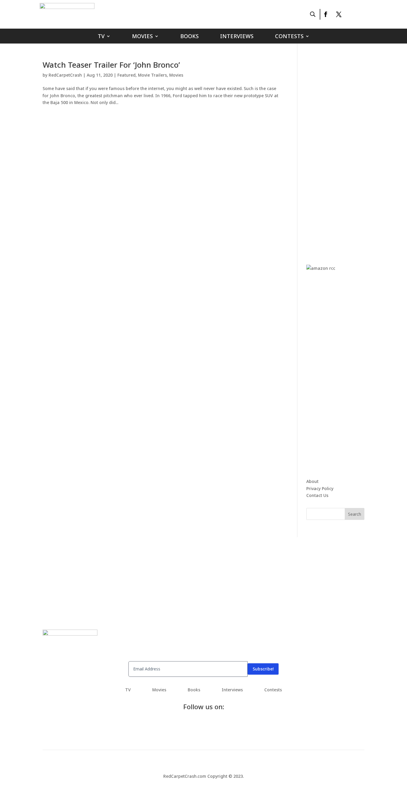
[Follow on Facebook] (325, 14)
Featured (126, 75)
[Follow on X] (338, 14)
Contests (289, 37)
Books (189, 37)
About (312, 481)
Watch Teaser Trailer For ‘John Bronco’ (111, 64)
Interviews (237, 37)
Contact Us (317, 495)
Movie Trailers (152, 75)
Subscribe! (263, 669)
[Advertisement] (351, 150)
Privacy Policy (319, 488)
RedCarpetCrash (65, 75)
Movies (142, 37)
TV (101, 37)
